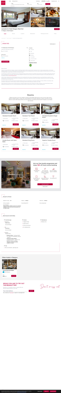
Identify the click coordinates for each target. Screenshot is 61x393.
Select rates (16, 124)
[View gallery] (9, 264)
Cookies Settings (40, 391)
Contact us (3, 57)
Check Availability (5, 61)
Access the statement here (12, 75)
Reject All (46, 391)
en (58, 1)
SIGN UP (31, 290)
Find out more (45, 186)
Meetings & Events (15, 1)
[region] (30, 391)
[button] (10, 108)
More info (4, 149)
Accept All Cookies (53, 391)
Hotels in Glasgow (9, 38)
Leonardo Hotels (3, 38)
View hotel (13, 275)
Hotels (10, 1)
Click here (11, 292)
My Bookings (38, 1)
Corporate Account (54, 1)
